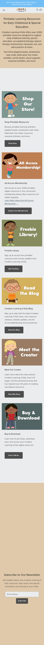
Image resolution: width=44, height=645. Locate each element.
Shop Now (12, 143)
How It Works (13, 455)
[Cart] (41, 10)
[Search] (37, 10)
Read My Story (14, 394)
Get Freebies (13, 269)
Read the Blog (14, 330)
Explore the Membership (18, 211)
